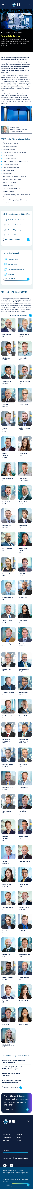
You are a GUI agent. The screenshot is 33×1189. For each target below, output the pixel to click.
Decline (7, 1185)
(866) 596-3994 (7, 1158)
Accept (15, 1185)
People (19, 1134)
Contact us (9, 1109)
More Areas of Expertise (13, 239)
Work (19, 1140)
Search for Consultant (20, 315)
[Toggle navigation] (3, 5)
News (19, 1137)
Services (7, 32)
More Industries (10, 279)
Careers (20, 1144)
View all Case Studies (11, 1087)
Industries (7, 1137)
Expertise (6, 1134)
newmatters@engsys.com (22, 1158)
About (5, 1144)
